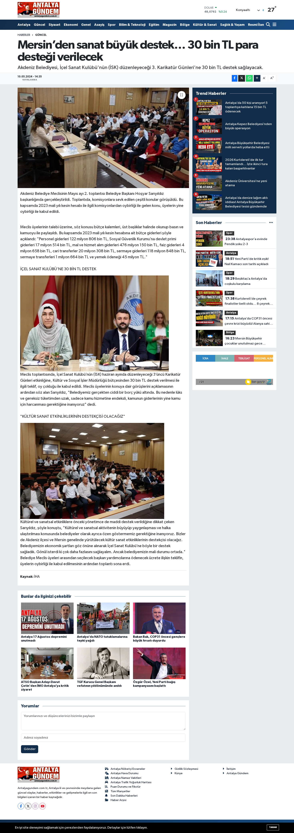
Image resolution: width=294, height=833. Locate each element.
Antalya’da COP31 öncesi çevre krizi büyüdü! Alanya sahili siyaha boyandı (248, 321)
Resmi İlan (256, 24)
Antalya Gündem (237, 773)
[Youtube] (42, 806)
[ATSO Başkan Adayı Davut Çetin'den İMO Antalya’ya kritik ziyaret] (47, 663)
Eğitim (154, 24)
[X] (28, 806)
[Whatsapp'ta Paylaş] (249, 78)
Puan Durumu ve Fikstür (126, 786)
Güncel (39, 24)
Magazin (170, 24)
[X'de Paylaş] (241, 78)
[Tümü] (271, 222)
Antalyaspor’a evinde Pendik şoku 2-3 (246, 241)
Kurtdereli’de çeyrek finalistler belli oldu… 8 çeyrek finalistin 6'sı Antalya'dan (247, 301)
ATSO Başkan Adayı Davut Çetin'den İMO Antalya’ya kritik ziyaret (45, 685)
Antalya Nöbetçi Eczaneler (128, 768)
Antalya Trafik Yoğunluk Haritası (131, 782)
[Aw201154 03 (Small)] (92, 471)
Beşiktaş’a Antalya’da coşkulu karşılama (246, 281)
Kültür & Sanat (205, 24)
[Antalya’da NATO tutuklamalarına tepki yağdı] (103, 618)
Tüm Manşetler (120, 791)
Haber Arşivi (118, 800)
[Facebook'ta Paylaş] (234, 78)
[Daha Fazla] (257, 78)
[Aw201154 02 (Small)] (94, 323)
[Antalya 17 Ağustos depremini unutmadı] (47, 618)
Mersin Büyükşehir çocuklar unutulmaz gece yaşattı (243, 341)
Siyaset (54, 24)
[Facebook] (21, 806)
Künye (179, 773)
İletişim (231, 768)
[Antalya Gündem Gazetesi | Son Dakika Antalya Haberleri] (38, 10)
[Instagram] (35, 806)
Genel (86, 24)
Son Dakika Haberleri (124, 795)
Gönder (30, 749)
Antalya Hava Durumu (124, 773)
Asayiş (99, 24)
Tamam (273, 827)
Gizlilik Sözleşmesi (186, 768)
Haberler (24, 35)
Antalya (24, 24)
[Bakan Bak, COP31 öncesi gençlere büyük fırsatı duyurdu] (159, 618)
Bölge (185, 24)
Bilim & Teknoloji (132, 24)
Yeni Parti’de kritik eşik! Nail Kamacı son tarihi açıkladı (247, 261)
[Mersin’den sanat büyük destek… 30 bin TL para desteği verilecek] (103, 138)
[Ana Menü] (274, 25)
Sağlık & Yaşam (232, 24)
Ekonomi (71, 24)
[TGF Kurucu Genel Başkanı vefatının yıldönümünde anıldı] (103, 663)
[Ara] (268, 25)
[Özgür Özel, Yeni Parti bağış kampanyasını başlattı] (159, 663)
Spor (112, 24)
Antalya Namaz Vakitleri (126, 777)
